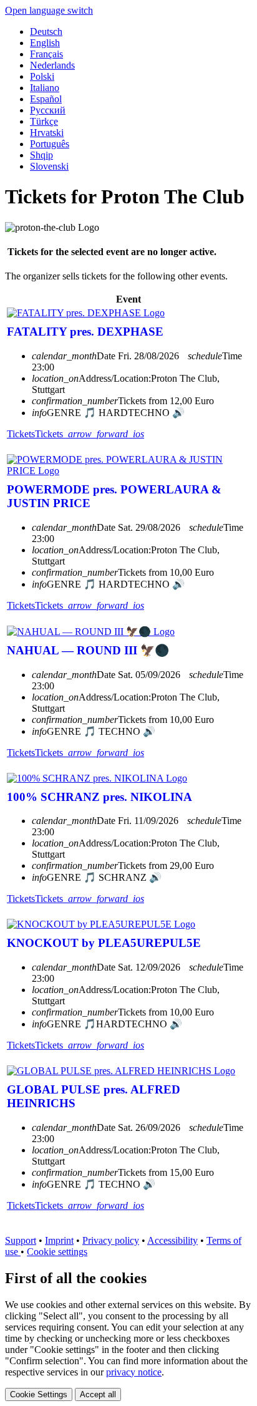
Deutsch (46, 31)
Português (49, 143)
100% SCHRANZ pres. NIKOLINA (99, 796)
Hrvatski (47, 132)
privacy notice (134, 1372)
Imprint (59, 1240)
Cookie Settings (38, 1394)
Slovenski (49, 166)
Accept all (98, 1394)
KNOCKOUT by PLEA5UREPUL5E (104, 942)
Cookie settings (57, 1251)
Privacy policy (110, 1240)
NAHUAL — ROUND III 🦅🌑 (88, 650)
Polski (42, 76)
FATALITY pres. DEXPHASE (85, 331)
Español (46, 99)
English (45, 42)
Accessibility (172, 1240)
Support (20, 1240)
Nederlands (52, 65)
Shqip (41, 155)
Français (46, 54)
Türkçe (44, 121)
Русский (47, 110)
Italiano (44, 87)
